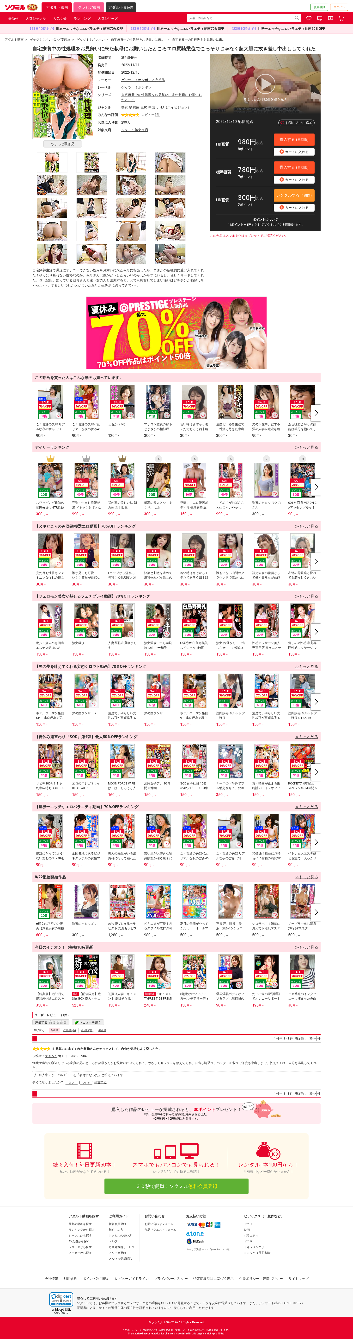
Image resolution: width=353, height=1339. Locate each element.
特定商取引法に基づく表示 (213, 1279)
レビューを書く (90, 1022)
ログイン (339, 7)
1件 (157, 115)
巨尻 (143, 107)
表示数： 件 (308, 1038)
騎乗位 (134, 107)
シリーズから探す (80, 1247)
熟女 (124, 107)
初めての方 (116, 1229)
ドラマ (248, 1241)
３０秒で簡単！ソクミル (176, 1186)
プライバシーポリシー (171, 1279)
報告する (100, 1082)
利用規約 (70, 1279)
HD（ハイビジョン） (175, 107)
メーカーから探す (80, 1253)
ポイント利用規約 (96, 1279)
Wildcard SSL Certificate (61, 1311)
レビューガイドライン (132, 1279)
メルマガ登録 (117, 1253)
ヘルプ (113, 1241)
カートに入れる (294, 151)
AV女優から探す (79, 1241)
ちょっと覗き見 (62, 144)
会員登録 (319, 7)
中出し (153, 107)
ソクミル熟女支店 (134, 130)
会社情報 (51, 1279)
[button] (61, 1299)
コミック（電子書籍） (258, 1253)
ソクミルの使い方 (120, 1235)
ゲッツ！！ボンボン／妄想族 (143, 80)
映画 (247, 1229)
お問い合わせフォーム (159, 1224)
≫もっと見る (306, 447)
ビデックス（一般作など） (264, 1216)
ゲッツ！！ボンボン (136, 87)
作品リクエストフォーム (160, 1229)
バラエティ (251, 1235)
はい (71, 1082)
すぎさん (51, 1056)
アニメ (248, 1224)
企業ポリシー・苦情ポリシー (261, 1279)
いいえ (86, 1082)
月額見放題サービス (122, 1247)
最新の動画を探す (80, 1224)
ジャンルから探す (80, 1235)
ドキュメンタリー (255, 1247)
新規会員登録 (117, 1224)
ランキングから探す (82, 1229)
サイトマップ (298, 1279)
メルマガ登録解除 (120, 1258)
